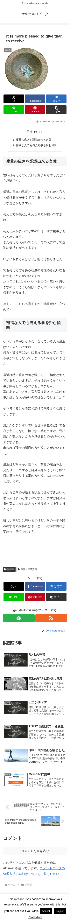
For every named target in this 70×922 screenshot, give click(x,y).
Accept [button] (46, 911)
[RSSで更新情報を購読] (51, 618)
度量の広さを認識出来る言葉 (33, 139)
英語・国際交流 (29, 569)
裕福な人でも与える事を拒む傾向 (36, 145)
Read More (35, 917)
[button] (56, 109)
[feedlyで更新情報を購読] (19, 618)
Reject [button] (60, 911)
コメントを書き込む (35, 851)
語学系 (10, 569)
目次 (30, 131)
